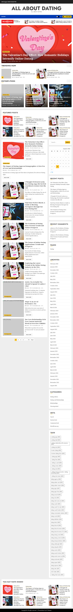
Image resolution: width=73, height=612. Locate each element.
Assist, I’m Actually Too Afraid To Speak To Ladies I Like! (35, 284)
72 (28, 340)
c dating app (55, 456)
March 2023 (53, 345)
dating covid (55, 516)
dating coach (55, 504)
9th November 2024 (35, 288)
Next (32, 340)
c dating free (55, 459)
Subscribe (68, 16)
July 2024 (52, 295)
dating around (56, 495)
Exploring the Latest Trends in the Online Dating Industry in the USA (35, 265)
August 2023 (53, 329)
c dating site (55, 469)
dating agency (56, 479)
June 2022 (53, 364)
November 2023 (54, 320)
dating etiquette (56, 547)
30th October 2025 (35, 229)
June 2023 (53, 335)
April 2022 (53, 367)
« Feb (51, 172)
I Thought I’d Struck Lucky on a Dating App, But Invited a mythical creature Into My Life (23, 73)
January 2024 (54, 314)
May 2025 (53, 279)
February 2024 (54, 310)
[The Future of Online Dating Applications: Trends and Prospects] (53, 132)
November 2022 (54, 357)
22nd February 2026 (13, 61)
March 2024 (53, 307)
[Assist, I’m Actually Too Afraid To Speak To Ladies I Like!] (13, 289)
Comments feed (54, 423)
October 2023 (54, 323)
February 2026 (54, 264)
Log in (52, 417)
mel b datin (55, 572)
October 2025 (54, 273)
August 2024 (53, 292)
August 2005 (53, 385)
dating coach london (57, 510)
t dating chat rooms (57, 575)
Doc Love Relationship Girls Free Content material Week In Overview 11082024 (35, 321)
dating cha (55, 498)
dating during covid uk (58, 538)
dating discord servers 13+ (59, 531)
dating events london (57, 553)
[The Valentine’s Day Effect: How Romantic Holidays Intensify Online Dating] (36, 44)
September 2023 (54, 326)
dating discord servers (58, 528)
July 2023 (52, 332)
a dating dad (55, 440)
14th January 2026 (17, 77)
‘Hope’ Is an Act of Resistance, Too (31, 303)
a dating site (55, 447)
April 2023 (53, 342)
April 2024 (53, 304)
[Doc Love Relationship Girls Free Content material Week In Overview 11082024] (13, 327)
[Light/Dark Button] (57, 16)
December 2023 (54, 317)
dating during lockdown (58, 541)
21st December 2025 (53, 77)
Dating (3, 16)
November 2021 (54, 382)
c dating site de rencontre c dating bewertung (59, 472)
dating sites (55, 568)
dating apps (55, 488)
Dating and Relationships (17, 70)
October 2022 (54, 360)
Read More (28, 159)
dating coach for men (57, 507)
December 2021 (54, 379)
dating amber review (57, 485)
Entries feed (53, 420)
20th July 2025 (34, 248)
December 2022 (54, 354)
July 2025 (52, 276)
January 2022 (54, 376)
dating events (56, 550)
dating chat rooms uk (57, 501)
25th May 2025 (34, 269)
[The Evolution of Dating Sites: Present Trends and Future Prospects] (30, 132)
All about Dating (37, 8)
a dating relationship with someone (59, 443)
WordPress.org (54, 426)
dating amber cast (57, 482)
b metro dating (56, 450)
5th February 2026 (13, 105)
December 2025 (54, 270)
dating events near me (58, 556)
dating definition (56, 519)
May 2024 (53, 301)
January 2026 (54, 267)
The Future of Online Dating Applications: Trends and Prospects (63, 133)
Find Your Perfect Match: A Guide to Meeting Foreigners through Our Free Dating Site (58, 73)
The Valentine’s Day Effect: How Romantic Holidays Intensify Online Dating (35, 56)
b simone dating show (58, 453)
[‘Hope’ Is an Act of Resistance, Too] (13, 308)
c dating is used (56, 463)
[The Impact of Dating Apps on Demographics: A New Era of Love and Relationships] (24, 163)
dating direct (55, 522)
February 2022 (54, 373)
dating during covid (57, 535)
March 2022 (53, 370)
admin (5, 61)
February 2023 (54, 348)
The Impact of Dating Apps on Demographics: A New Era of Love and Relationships (12, 100)
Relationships (6, 94)
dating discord (56, 525)
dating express (56, 565)
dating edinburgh (56, 544)
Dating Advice (6, 51)
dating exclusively (57, 559)
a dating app (55, 437)
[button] (61, 16)
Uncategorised (7, 296)
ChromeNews (41, 610)
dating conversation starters (59, 513)
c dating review (56, 466)
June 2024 (53, 298)
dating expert (56, 562)
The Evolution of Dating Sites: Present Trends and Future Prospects (41, 133)
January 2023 (54, 351)
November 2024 (54, 282)
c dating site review (57, 476)
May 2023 (53, 339)
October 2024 (54, 285)
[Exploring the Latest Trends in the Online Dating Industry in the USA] (13, 270)
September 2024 (54, 289)
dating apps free (56, 491)
